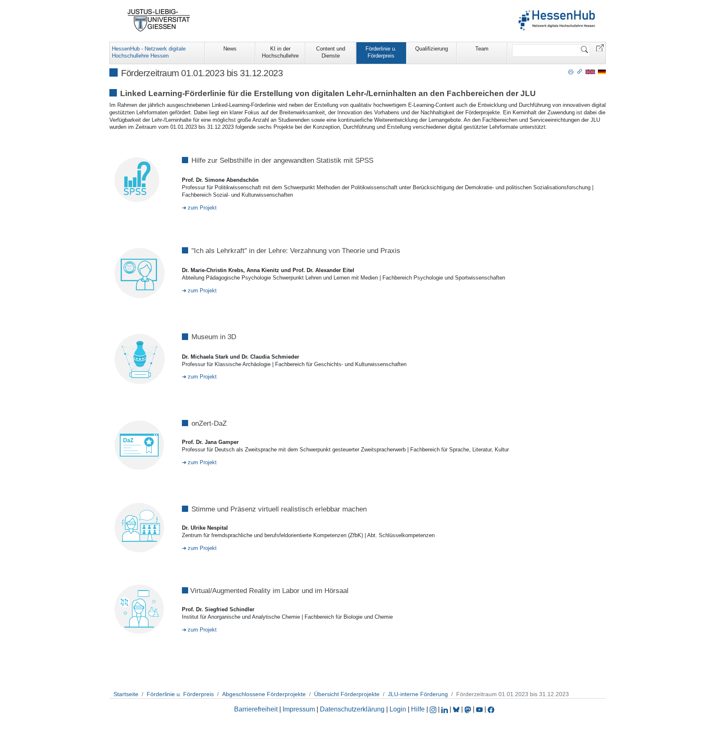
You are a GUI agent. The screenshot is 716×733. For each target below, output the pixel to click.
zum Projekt (202, 208)
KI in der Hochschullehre (280, 52)
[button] (600, 47)
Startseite (126, 694)
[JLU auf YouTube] (479, 709)
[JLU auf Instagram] (434, 709)
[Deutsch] (602, 71)
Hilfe (418, 709)
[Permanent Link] (579, 71)
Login (398, 709)
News (230, 49)
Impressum (299, 709)
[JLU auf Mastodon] (468, 709)
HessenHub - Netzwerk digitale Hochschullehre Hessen (149, 52)
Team (482, 49)
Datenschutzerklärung (352, 709)
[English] (590, 71)
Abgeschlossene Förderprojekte (264, 694)
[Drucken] (570, 71)
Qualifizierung (431, 49)
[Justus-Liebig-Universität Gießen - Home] (159, 20)
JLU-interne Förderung (418, 694)
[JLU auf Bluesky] (457, 709)
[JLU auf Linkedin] (445, 709)
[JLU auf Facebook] (491, 709)
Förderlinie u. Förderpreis (381, 52)
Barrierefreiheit (256, 709)
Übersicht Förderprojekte (347, 694)
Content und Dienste (330, 52)
